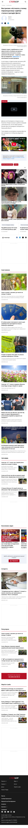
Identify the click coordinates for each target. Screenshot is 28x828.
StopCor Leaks (6, 684)
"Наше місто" (16, 56)
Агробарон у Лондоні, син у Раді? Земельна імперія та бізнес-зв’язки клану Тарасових (13, 715)
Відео (15, 781)
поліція (16, 164)
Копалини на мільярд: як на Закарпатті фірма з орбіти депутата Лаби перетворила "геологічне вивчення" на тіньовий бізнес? (13, 690)
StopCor (10, 17)
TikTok (12, 158)
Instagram (8, 158)
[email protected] (13, 822)
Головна (3, 5)
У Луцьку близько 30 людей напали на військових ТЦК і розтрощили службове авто (14, 489)
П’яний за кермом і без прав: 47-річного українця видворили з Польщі (12, 355)
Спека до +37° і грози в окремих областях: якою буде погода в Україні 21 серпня (13, 385)
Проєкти (3, 781)
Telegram (14, 157)
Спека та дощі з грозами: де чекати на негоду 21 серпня (12, 293)
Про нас (3, 796)
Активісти (3, 804)
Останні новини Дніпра (7, 164)
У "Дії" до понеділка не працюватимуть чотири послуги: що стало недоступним (12, 660)
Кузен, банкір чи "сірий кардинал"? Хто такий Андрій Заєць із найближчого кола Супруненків (12, 703)
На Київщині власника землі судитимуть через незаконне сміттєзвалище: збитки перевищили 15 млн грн (12, 447)
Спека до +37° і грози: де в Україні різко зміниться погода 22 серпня (12, 463)
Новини (3, 784)
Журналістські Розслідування (8, 801)
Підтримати (15, 561)
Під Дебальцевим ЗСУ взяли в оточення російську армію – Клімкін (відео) (9, 229)
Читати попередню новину (8, 225)
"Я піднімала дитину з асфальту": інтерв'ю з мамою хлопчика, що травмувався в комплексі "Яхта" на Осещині (13, 593)
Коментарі (7, 237)
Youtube (22, 157)
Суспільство (9, 5)
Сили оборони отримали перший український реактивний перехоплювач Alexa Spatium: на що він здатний (12, 647)
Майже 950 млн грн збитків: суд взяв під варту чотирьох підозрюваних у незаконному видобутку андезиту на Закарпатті (12, 415)
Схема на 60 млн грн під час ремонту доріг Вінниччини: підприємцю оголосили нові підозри (13, 477)
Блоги (15, 784)
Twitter (4, 158)
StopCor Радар (4, 789)
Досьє (2, 787)
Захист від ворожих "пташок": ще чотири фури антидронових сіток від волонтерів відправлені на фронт (10, 544)
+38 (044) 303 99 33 (14, 677)
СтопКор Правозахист (6, 798)
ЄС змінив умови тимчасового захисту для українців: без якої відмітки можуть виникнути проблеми (13, 323)
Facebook (18, 157)
